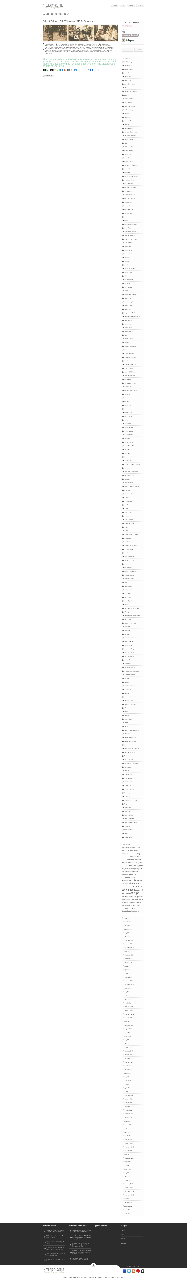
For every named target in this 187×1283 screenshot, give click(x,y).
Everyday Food (128, 331)
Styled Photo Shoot (130, 741)
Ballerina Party (128, 110)
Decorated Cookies (130, 231)
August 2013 (128, 1117)
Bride (126, 143)
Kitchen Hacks (128, 483)
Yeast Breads (128, 837)
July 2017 (127, 966)
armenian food (127, 850)
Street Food (127, 734)
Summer (126, 745)
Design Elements (129, 235)
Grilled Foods (128, 416)
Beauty (126, 113)
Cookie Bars (128, 206)
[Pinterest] (138, 1271)
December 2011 (129, 1191)
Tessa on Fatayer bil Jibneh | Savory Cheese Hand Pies (80, 1258)
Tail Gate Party (128, 759)
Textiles (126, 771)
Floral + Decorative (130, 364)
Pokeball (127, 627)
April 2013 (127, 1132)
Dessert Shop (128, 250)
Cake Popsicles (129, 158)
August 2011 (128, 1206)
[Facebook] (124, 1271)
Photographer (128, 612)
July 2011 (127, 1210)
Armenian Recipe (129, 84)
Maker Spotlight (129, 523)
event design (136, 863)
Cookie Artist (128, 202)
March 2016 (127, 1003)
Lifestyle (126, 497)
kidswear (62, 50)
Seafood (126, 693)
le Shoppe (127, 490)
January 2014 (128, 1099)
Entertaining (128, 320)
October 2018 (128, 951)
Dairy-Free (127, 228)
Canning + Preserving (130, 165)
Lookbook (88, 44)
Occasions (127, 564)
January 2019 (128, 944)
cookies (124, 860)
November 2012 (129, 1150)
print (61, 51)
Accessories (128, 65)
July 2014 (127, 1077)
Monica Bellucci (49, 51)
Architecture (127, 80)
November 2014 (129, 1062)
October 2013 (128, 1110)
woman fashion (104, 51)
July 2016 (127, 992)
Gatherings (127, 387)
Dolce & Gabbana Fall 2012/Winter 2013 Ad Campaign (68, 21)
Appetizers (127, 76)
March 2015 (127, 1047)
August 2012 (128, 1162)
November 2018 (129, 947)
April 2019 (127, 936)
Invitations (127, 468)
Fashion (69, 44)
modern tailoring (106, 50)
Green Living (128, 412)
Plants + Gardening (130, 623)
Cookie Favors (128, 209)
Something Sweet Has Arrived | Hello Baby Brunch (55, 1254)
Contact (123, 1243)
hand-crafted (129, 871)
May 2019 (127, 933)
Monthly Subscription (130, 545)
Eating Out (127, 298)
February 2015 (128, 1051)
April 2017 (127, 970)
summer (128, 899)
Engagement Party (129, 313)
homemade (125, 874)
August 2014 (128, 1073)
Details (126, 261)
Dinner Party (128, 272)
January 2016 (128, 1010)
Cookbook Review (129, 198)
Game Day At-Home (130, 383)
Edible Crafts (128, 305)
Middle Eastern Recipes (131, 534)
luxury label (72, 50)
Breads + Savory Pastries (131, 132)
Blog (122, 1234)
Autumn (126, 95)
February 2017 (128, 977)
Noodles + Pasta (129, 560)
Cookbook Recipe (129, 195)
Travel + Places (129, 789)
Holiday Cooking (129, 435)
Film (125, 350)
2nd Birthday (128, 62)
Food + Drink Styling (130, 372)
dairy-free (130, 860)
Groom (126, 420)
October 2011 (128, 1198)
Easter (126, 291)
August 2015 (128, 1029)
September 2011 (129, 1202)
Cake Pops (127, 154)
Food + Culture (128, 368)
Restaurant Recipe (129, 675)
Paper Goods (128, 586)
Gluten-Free (127, 405)
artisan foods (129, 854)
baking (136, 853)
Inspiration (127, 460)
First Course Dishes (130, 357)
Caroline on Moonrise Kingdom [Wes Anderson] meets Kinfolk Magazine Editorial (81, 1252)
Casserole (127, 169)
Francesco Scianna (74, 48)
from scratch (129, 868)
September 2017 (129, 959)
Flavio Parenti (64, 48)
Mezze (126, 531)
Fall (125, 335)
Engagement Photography (132, 316)
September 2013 (129, 1114)
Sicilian (80, 51)
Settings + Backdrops (130, 704)
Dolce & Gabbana (72, 47)
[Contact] (140, 5)
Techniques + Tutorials (131, 763)
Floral (126, 361)
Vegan (126, 804)
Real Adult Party (129, 649)
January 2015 (128, 1055)
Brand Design (128, 128)
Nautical (126, 553)
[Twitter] (129, 1271)
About (123, 1239)
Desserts (127, 257)
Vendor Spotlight (129, 815)
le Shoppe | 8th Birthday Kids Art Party (55, 1260)
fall (141, 863)
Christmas (127, 172)
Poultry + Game (129, 638)
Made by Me (128, 512)
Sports (126, 723)
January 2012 (128, 1187)
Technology (127, 767)
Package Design (129, 579)
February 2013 (128, 1139)
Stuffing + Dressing (130, 737)
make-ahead (133, 883)
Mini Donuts (127, 542)
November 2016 (129, 984)
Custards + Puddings (130, 224)
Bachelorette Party (129, 106)
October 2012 (128, 1154)
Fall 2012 (99, 47)
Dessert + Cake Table (130, 239)
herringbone (52, 50)
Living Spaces (128, 501)
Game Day (127, 379)
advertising (52, 45)
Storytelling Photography (131, 730)
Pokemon (127, 630)
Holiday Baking (128, 431)
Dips (125, 276)
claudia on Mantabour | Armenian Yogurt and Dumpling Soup (82, 1230)
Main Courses (128, 519)
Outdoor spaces (129, 575)
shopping (75, 51)
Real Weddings (129, 656)
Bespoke (127, 117)
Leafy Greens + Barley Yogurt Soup (55, 1242)
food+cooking (133, 866)
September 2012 (129, 1158)
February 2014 (128, 1095)
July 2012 (127, 1165)
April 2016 (127, 999)
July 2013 (127, 1121)
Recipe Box (127, 660)
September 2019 (129, 925)
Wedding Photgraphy (130, 822)
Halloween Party (129, 427)
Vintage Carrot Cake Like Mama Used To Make (55, 1236)
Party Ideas (127, 597)
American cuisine (135, 847)
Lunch (126, 508)
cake (127, 857)
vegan (141, 899)
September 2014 (129, 1069)
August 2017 (128, 962)
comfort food (135, 857)
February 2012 (128, 1184)
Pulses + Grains (129, 641)
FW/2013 (83, 48)
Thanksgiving (128, 774)
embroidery (81, 47)
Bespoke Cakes (129, 121)
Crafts (126, 220)
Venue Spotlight (129, 819)
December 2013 (129, 1102)
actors (46, 45)
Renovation (127, 663)
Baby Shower (128, 102)
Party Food (127, 593)
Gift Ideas (127, 394)
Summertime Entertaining (131, 748)
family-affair (106, 47)
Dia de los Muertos (129, 268)
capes (109, 45)
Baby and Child (129, 99)
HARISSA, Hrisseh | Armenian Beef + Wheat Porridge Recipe (55, 1248)
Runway (94, 44)
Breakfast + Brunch (130, 135)
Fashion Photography (78, 44)
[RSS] (133, 1271)
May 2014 (127, 1084)
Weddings (127, 826)
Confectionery (128, 191)
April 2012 (127, 1176)
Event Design (128, 327)
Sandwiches (128, 689)
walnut (140, 902)
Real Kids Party (129, 652)
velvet (91, 51)
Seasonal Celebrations (131, 697)
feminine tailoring (54, 48)
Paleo (126, 582)
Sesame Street (128, 700)
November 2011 (129, 1195)
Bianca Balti (73, 45)
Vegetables (127, 807)
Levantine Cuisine (129, 494)
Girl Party (127, 401)
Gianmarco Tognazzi (104, 48)
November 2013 (129, 1106)
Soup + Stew (128, 719)
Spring (126, 726)
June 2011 (127, 1213)
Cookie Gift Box (129, 213)
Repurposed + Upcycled (131, 671)
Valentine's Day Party (130, 800)
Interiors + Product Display (132, 464)
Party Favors (128, 590)
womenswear (48, 53)
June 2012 (127, 1169)
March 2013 (127, 1136)
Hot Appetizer (128, 449)
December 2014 (129, 1058)
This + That (127, 785)
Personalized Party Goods (132, 608)
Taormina (86, 51)
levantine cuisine (130, 880)
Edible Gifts (127, 309)
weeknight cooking (126, 905)
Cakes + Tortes (128, 161)
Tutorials (127, 796)
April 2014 (127, 1088)
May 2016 (127, 995)
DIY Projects (128, 287)
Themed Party (128, 782)
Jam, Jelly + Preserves (131, 471)
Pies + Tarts (127, 619)
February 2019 (128, 940)
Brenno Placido (102, 45)
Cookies (126, 217)
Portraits (126, 634)
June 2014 (127, 1080)
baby (57, 45)
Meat (125, 527)
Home (123, 1230)
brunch (124, 857)
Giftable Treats (128, 398)
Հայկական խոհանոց (130, 911)
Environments (128, 324)
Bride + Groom (128, 147)
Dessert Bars (128, 243)
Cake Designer (128, 150)
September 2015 (129, 1025)
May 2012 (127, 1173)
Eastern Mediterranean (131, 294)
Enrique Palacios (91, 47)
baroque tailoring (64, 45)
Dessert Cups (128, 246)
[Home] (115, 5)
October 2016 (128, 988)
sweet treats (135, 899)
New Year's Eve (129, 556)
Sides (126, 711)
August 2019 (128, 929)
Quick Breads (128, 645)
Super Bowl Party (129, 752)
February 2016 (128, 1007)
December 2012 (129, 1147)
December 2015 (129, 1014)
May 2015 (127, 1040)
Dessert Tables (128, 254)
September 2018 (129, 955)
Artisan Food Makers (130, 91)
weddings (96, 51)
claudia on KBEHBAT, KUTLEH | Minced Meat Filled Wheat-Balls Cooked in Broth (81, 1237)
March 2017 (127, 973)
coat (65, 47)
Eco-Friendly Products (130, 302)
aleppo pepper (125, 847)
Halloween (127, 423)
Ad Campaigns (62, 44)
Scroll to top (93, 1265)
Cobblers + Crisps (129, 180)
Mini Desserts (128, 538)
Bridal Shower (128, 139)
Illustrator (127, 453)
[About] (132, 5)
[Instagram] (142, 1271)
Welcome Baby (128, 830)
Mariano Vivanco (89, 50)
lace (67, 50)
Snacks (126, 715)
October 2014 (128, 1066)
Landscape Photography (131, 486)
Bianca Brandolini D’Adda (85, 45)
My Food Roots (128, 549)
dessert (138, 860)
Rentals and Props (129, 667)
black (95, 45)
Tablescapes (128, 756)
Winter (126, 833)
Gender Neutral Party (130, 390)
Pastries (126, 604)
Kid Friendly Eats (129, 475)
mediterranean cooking (129, 887)
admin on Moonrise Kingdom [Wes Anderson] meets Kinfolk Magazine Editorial (81, 1245)
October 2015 (128, 1021)
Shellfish (127, 708)
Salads (126, 682)
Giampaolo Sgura (92, 48)
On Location (128, 567)
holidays (135, 871)
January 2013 (128, 1143)
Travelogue (127, 793)
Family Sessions (129, 339)
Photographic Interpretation (132, 615)
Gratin (126, 409)
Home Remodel (129, 446)
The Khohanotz (128, 778)
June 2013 (127, 1125)
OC (136, 890)
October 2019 (128, 922)
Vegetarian (127, 811)
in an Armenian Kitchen (131, 457)
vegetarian (133, 902)
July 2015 (127, 1032)
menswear (98, 50)
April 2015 (127, 1043)
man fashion (80, 50)
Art (125, 88)
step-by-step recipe (131, 896)
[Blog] (123, 5)
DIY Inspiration (128, 279)
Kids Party (127, 479)
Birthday (126, 124)
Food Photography (129, 375)
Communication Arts (130, 187)
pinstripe (57, 51)
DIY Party (127, 283)
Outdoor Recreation (130, 571)
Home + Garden (129, 442)
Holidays (127, 438)
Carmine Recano (50, 47)
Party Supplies (128, 601)
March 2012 (127, 1180)
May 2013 (127, 1128)
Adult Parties (128, 73)
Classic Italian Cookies (131, 176)
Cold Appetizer (128, 183)
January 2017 (128, 981)
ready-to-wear (68, 51)
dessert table (127, 863)
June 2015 (127, 1036)
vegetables (125, 902)
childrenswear (59, 47)
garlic (136, 868)
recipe (135, 893)
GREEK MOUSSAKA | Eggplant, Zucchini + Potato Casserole (55, 1230)
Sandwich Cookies (129, 686)
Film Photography (129, 353)
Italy (58, 50)
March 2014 (127, 1091)
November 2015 (129, 1018)
